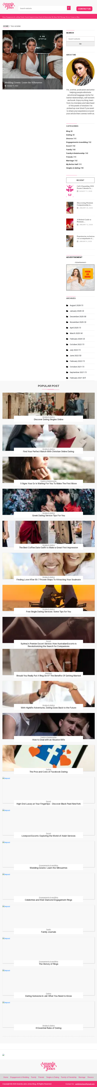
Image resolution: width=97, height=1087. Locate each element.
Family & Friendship (68, 1077)
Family (22, 17)
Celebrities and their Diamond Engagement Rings (48, 900)
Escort (70, 146)
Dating (70, 135)
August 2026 (75, 305)
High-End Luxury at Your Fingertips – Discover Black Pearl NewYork (48, 804)
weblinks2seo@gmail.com (85, 1084)
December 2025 (77, 316)
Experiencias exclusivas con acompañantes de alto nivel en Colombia (86, 237)
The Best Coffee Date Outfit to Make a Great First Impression (48, 547)
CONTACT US (84, 9)
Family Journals (48, 932)
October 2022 (76, 344)
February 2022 (76, 361)
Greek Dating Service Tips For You (48, 515)
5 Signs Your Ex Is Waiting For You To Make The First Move (48, 483)
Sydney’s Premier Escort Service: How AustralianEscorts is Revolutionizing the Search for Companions (49, 644)
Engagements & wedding (13, 17)
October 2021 (76, 366)
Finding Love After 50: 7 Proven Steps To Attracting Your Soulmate (48, 579)
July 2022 (74, 350)
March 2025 (75, 333)
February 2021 (76, 378)
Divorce (68, 17)
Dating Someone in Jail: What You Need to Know (48, 996)
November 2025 (77, 322)
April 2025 (74, 327)
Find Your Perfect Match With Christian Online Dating (48, 451)
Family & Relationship (45, 17)
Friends (27, 17)
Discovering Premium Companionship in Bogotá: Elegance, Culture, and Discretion (85, 204)
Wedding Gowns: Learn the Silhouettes (23, 82)
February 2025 (76, 339)
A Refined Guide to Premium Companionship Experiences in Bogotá (85, 221)
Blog (78, 17)
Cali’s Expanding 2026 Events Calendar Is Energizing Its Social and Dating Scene (85, 187)
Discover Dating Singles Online (48, 419)
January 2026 (75, 311)
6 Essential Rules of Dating (48, 1028)
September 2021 (77, 372)
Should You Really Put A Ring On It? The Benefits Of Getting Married (48, 675)
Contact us (73, 17)
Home (4, 17)
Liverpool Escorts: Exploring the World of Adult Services (48, 836)
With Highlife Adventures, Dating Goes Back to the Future (48, 707)
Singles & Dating (52, 1077)
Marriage (62, 17)
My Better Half (56, 17)
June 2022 (74, 355)
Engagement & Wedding (19, 1077)
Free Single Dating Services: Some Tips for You (48, 611)
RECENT (80, 180)
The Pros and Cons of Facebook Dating (48, 771)
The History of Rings (48, 964)
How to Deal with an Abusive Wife (48, 739)
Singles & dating (33, 17)
